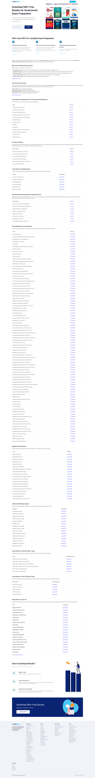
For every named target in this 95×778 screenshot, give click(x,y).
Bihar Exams (28, 751)
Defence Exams (29, 754)
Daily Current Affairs (19, 654)
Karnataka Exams (29, 735)
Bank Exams (71, 728)
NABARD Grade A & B (44, 739)
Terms (13, 770)
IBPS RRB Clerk (43, 732)
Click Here (71, 107)
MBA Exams (28, 731)
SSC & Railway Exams (73, 731)
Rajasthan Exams (29, 746)
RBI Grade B (57, 735)
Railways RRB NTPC (44, 736)
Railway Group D (43, 744)
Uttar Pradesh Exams (73, 739)
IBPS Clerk (42, 729)
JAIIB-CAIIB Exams (29, 733)
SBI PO (42, 725)
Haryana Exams (29, 750)
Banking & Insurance (29, 725)
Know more (14, 54)
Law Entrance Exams (30, 739)
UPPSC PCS (43, 742)
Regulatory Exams (72, 732)
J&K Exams (28, 743)
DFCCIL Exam (43, 743)
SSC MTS (56, 732)
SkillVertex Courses (29, 761)
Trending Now (71, 725)
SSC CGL (42, 733)
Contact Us (14, 767)
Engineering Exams (29, 742)
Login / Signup (73, 1)
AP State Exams (29, 757)
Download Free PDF (28, 27)
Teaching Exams (29, 755)
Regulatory (28, 728)
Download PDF (61, 177)
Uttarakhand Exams (29, 747)
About (13, 764)
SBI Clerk (42, 728)
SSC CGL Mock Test (58, 725)
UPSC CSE (42, 740)
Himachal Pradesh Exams (30, 758)
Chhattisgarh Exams (29, 759)
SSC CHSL (42, 735)
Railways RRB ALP (58, 733)
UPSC (27, 729)
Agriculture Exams (29, 740)
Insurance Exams (72, 729)
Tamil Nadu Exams (29, 736)
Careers (13, 766)
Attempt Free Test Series (16, 78)
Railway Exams (29, 732)
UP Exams (28, 744)
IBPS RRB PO (43, 731)
